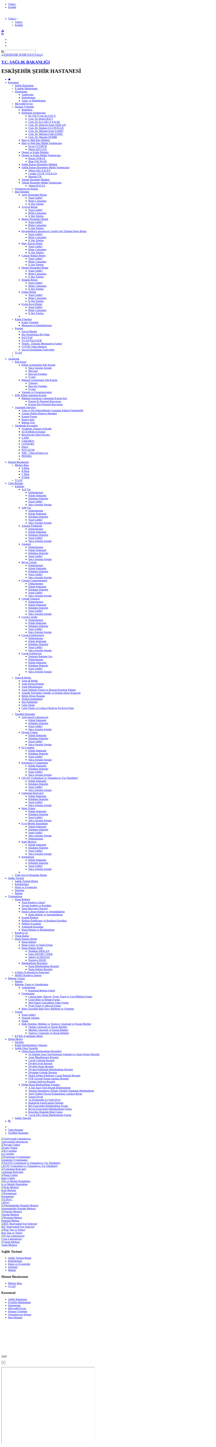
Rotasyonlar (28, 419)
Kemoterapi (28, 856)
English (12, 7)
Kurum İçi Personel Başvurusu (44, 401)
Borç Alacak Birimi (32, 243)
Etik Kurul (20, 361)
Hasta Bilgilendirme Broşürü (43, 966)
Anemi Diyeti (35, 1096)
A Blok (25, 468)
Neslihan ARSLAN (38, 951)
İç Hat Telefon (36, 203)
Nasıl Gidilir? (35, 197)
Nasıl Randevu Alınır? (33, 902)
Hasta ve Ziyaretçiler (26, 887)
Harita (25, 1020)
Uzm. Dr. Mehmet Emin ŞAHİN (45, 131)
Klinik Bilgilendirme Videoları (31, 1045)
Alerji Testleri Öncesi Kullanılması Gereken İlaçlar (55, 1093)
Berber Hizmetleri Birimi (35, 219)
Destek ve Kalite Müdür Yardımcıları (41, 155)
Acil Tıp (26, 489)
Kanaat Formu (29, 416)
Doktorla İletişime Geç (40, 656)
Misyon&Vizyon (24, 103)
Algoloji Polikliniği (32, 525)
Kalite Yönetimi (23, 319)
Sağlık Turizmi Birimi (26, 881)
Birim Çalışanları (37, 200)
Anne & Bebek (23, 677)
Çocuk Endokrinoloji (33, 635)
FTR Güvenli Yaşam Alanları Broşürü (48, 1078)
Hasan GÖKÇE (36, 158)
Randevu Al (21, 932)
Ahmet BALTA (36, 185)
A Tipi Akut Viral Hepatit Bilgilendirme (49, 1087)
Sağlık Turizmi (16, 878)
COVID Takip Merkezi (34, 346)
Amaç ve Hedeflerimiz (34, 100)
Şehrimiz (19, 890)
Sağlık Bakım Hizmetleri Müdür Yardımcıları (45, 167)
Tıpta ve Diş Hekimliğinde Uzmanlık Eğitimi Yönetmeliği (52, 410)
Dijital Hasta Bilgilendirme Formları (41, 1084)
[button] (13, 18)
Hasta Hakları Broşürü (40, 969)
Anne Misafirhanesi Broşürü (43, 1057)
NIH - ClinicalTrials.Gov (35, 453)
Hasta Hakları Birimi (26, 938)
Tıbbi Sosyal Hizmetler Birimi (31, 875)
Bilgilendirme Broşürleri (34, 963)
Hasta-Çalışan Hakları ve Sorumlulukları (43, 911)
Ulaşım (18, 1011)
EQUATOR (28, 449)
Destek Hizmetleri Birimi (35, 267)
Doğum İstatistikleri (32, 699)
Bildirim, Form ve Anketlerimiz (31, 984)
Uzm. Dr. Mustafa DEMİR (42, 137)
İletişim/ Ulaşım (16, 978)
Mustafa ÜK (35, 176)
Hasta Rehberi (22, 899)
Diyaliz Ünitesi (30, 732)
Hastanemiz (21, 91)
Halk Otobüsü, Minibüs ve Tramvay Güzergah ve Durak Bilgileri (56, 1023)
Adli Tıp (26, 507)
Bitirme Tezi (28, 422)
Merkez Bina (22, 465)
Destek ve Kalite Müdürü (35, 152)
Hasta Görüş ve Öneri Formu (37, 945)
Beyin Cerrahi (29, 562)
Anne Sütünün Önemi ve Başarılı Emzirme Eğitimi (49, 689)
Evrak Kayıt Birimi (32, 304)
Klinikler (19, 486)
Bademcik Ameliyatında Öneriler (45, 1102)
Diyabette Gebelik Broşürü (42, 1072)
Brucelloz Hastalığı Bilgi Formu (45, 1112)
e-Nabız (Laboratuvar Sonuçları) (32, 972)
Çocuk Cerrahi (29, 617)
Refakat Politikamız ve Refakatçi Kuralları (44, 920)
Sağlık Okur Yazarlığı (26, 1048)
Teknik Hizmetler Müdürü (35, 179)
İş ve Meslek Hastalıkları (35, 823)
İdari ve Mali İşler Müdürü (36, 140)
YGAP (18, 480)
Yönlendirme (15, 896)
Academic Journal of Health (36, 428)
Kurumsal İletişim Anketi (41, 990)
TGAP (18, 352)
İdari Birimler (22, 191)
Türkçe (12, 4)
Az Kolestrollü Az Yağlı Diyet (44, 1099)
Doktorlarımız (35, 492)
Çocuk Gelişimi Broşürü (41, 1060)
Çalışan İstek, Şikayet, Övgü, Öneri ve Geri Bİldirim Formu (60, 996)
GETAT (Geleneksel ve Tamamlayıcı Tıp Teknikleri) (50, 777)
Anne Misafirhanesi (32, 686)
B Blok (25, 471)
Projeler (19, 328)
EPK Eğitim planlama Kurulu (30, 395)
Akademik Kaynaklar (26, 425)
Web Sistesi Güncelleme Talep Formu (48, 1002)
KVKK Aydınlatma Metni (29, 1036)
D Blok (26, 477)
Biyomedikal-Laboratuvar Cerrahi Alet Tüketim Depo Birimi (54, 231)
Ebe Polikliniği (29, 702)
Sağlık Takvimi (23, 1118)
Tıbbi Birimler (15, 483)
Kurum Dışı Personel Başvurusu (45, 404)
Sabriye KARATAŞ (39, 957)
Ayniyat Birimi (29, 207)
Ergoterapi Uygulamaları (35, 762)
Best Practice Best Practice (36, 434)
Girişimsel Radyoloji (33, 793)
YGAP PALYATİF (32, 340)
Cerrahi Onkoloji (31, 598)
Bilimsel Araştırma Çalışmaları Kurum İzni (44, 398)
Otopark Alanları (30, 1017)
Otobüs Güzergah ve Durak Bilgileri (47, 1027)
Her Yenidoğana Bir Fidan (36, 334)
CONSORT (28, 443)
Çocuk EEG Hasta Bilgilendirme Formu (49, 1115)
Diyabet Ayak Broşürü (40, 1063)
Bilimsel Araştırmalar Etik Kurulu (39, 380)
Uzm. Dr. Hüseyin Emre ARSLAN (47, 125)
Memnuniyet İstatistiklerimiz (37, 325)
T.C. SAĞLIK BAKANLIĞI (25, 62)
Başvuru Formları (37, 374)
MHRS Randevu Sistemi (28, 975)
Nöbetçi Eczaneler (31, 923)
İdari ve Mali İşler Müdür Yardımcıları (42, 143)
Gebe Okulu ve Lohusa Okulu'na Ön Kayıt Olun (48, 708)
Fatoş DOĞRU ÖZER (40, 954)
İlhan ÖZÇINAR (37, 161)
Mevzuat (33, 371)
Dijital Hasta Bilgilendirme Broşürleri (41, 1051)
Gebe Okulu (28, 705)
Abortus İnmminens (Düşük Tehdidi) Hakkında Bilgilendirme (61, 1090)
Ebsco (25, 446)
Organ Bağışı (22, 935)
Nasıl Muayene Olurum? (35, 908)
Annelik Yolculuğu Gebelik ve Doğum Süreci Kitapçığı (51, 692)
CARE (25, 437)
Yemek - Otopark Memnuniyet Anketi (42, 343)
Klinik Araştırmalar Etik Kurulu (38, 364)
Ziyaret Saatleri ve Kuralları (36, 905)
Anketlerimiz (28, 987)
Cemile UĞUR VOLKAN (42, 173)
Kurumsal (13, 82)
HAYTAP (27, 337)
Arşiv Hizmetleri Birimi (34, 194)
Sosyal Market (29, 331)
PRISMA (27, 456)
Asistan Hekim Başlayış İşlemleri (39, 413)
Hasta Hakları (29, 941)
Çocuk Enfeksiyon (32, 653)
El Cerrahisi (28, 747)
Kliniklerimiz (22, 884)
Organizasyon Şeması (26, 188)
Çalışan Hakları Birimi (34, 255)
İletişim (19, 893)
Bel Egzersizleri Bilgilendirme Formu (48, 1105)
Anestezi (26, 544)
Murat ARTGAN (37, 149)
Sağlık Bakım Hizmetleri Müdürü (39, 164)
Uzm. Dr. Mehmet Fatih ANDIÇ (45, 134)
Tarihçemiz (27, 94)
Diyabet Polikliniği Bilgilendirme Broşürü (50, 1069)
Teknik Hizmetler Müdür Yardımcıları (42, 182)
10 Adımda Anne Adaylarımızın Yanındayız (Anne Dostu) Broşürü (63, 1054)
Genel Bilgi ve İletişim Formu (44, 999)
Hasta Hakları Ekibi (32, 948)
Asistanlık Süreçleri (25, 407)
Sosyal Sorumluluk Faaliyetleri (38, 349)
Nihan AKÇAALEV (39, 170)
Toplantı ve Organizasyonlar (37, 392)
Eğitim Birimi (29, 292)
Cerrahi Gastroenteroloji (34, 580)
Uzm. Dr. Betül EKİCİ (40, 118)
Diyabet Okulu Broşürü (40, 1066)
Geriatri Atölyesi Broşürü (41, 1081)
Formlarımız (28, 993)
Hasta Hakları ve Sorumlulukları (45, 914)
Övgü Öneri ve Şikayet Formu (44, 1005)
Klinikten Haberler (38, 498)
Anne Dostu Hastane (33, 683)
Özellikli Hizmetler (25, 714)
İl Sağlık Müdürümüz (26, 88)
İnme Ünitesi (28, 808)
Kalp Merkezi (29, 841)
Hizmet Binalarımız (18, 462)
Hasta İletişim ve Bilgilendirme (38, 929)
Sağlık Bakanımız (24, 85)
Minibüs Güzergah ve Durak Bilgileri (48, 1030)
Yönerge (33, 383)
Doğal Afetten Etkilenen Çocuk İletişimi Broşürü (54, 1075)
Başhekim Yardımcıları (34, 112)
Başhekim (27, 109)
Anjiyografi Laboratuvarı (35, 717)
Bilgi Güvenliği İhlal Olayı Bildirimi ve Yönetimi (48, 1008)
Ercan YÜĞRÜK (37, 146)
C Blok (25, 474)
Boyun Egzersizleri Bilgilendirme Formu (50, 1109)
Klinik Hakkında (37, 495)
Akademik (13, 358)
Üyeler (32, 377)
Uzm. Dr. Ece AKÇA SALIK (44, 121)
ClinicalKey (28, 440)
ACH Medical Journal (33, 431)
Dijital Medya (15, 1039)
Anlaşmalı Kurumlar (32, 926)
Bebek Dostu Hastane (33, 695)
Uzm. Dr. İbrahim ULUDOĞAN (46, 128)
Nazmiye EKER (37, 960)
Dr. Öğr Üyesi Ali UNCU (42, 115)
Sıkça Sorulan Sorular (40, 367)
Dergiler (19, 1042)
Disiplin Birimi (29, 279)
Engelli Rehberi (30, 917)
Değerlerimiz (28, 97)
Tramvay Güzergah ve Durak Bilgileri (48, 1033)
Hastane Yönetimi (24, 106)
